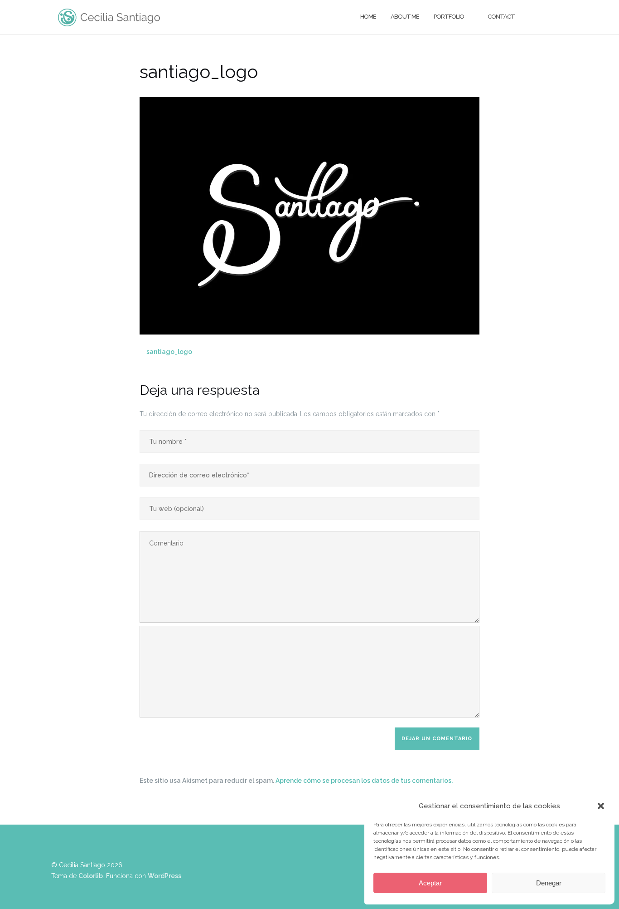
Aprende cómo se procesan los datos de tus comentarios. (364, 780)
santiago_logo (169, 351)
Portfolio (449, 16)
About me (405, 16)
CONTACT (501, 16)
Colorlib (90, 876)
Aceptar (430, 883)
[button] (600, 806)
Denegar (548, 883)
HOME (368, 16)
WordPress (164, 876)
